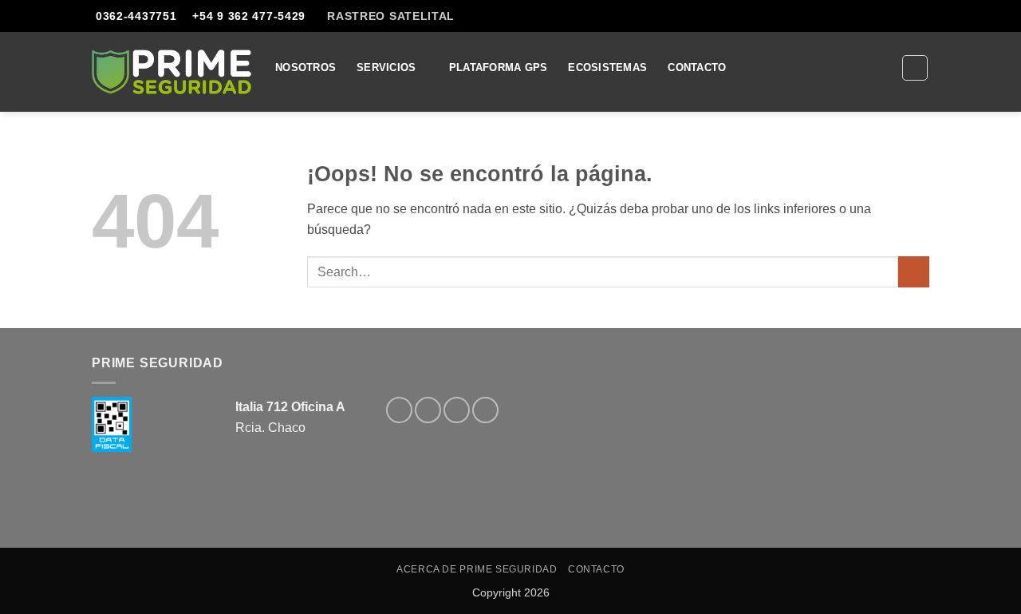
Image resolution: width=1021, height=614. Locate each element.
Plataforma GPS (498, 67)
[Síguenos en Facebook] (399, 410)
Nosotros (305, 67)
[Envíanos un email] (937, 23)
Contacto (697, 67)
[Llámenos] (485, 410)
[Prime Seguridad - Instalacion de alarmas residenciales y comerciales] (171, 72)
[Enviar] (913, 271)
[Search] (915, 68)
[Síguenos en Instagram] (428, 410)
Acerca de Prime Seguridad (476, 569)
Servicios (386, 67)
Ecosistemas (607, 67)
